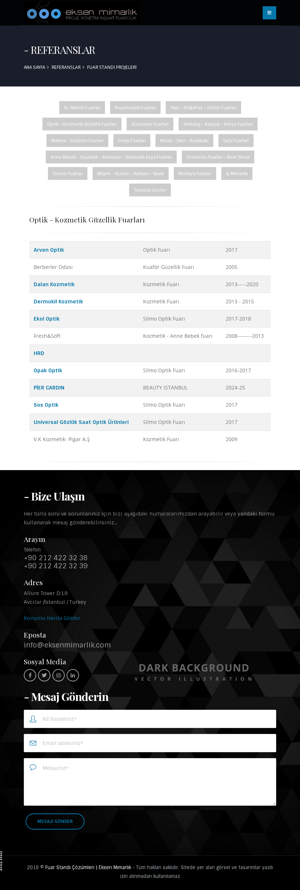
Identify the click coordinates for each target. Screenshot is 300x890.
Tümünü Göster (150, 190)
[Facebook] (30, 675)
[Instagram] (58, 675)
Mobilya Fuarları (195, 174)
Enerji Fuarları (132, 141)
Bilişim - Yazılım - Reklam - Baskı (130, 174)
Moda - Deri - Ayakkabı (184, 141)
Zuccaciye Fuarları (150, 124)
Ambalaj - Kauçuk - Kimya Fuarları (218, 124)
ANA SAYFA (34, 67)
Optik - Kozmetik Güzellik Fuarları (82, 124)
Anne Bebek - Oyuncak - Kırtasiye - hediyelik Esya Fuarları (111, 157)
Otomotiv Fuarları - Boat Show (218, 157)
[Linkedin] (72, 675)
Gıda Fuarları (236, 141)
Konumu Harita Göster (52, 618)
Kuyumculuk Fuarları (135, 108)
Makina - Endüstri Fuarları (77, 141)
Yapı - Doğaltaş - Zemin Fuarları (203, 108)
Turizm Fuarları (68, 174)
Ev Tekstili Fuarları (82, 108)
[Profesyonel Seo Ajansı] (1, 860)
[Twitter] (44, 675)
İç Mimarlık (237, 174)
